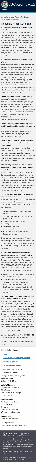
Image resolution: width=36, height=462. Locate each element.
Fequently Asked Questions (12, 365)
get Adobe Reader (22, 452)
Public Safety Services (22, 17)
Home (12, 17)
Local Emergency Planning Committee (16, 358)
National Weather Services (12, 369)
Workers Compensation (11, 361)
